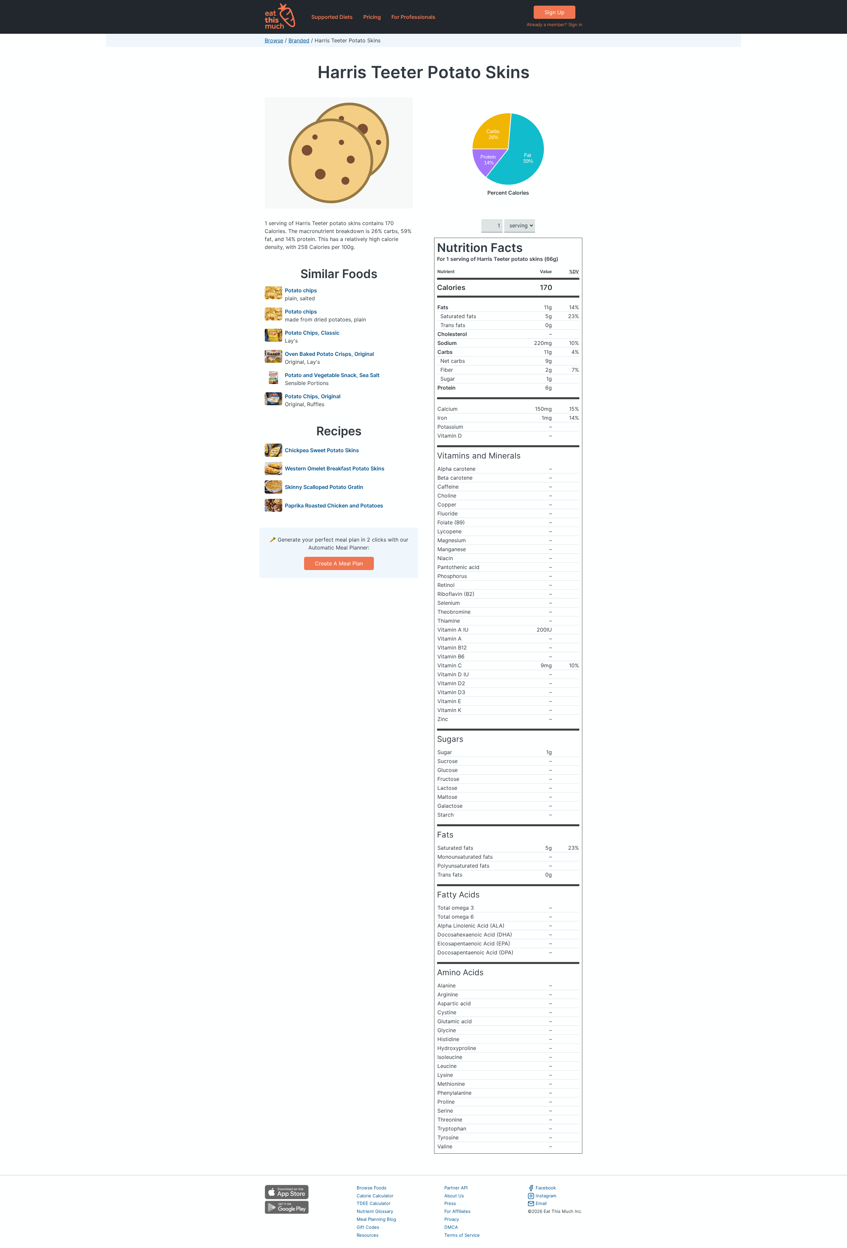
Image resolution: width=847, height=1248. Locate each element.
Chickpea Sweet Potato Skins (322, 450)
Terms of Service (462, 1235)
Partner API (456, 1187)
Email (541, 1203)
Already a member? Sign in (554, 24)
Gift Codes (368, 1227)
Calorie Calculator (375, 1195)
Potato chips (301, 290)
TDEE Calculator (373, 1203)
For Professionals (413, 17)
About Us (454, 1195)
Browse (274, 40)
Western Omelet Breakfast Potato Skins (334, 468)
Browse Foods (371, 1187)
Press (450, 1203)
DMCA (451, 1227)
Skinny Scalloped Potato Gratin (324, 487)
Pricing (372, 17)
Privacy (451, 1219)
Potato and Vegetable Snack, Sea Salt (332, 375)
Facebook (546, 1187)
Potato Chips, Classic (312, 332)
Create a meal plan (339, 563)
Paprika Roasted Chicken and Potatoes (334, 505)
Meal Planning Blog (376, 1219)
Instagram (546, 1195)
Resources (368, 1235)
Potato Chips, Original (312, 396)
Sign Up (554, 12)
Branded (299, 40)
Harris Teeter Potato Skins (424, 72)
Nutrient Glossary (375, 1211)
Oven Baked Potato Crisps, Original (329, 354)
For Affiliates (457, 1211)
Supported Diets (332, 17)
